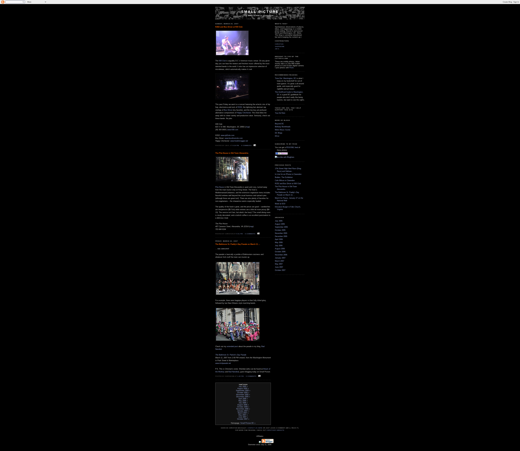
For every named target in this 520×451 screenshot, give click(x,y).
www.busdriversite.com (234, 138)
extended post (232, 346)
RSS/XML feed (292, 147)
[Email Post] (254, 145)
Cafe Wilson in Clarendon (285, 180)
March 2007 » (243, 413)
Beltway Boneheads (282, 127)
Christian (279, 44)
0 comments (246, 145)
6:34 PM (236, 145)
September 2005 (281, 227)
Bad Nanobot (233, 372)
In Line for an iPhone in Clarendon (288, 174)
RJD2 (240, 107)
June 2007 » (243, 417)
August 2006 (280, 249)
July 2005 (278, 221)
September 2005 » (243, 391)
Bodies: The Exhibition (284, 177)
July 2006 (278, 246)
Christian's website (275, 430)
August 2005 (280, 224)
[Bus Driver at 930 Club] (232, 55)
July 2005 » (243, 386)
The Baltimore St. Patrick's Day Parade (230, 355)
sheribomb (279, 46)
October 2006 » (243, 407)
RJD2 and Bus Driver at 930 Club (288, 184)
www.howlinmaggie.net (239, 141)
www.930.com (232, 130)
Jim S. (277, 49)
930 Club (222, 61)
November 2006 (281, 255)
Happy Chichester (244, 113)
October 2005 (280, 230)
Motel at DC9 (280, 204)
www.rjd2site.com (227, 135)
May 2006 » (243, 401)
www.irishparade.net (223, 363)
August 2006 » (243, 405)
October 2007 (280, 270)
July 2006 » (243, 403)
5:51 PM (239, 234)
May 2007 (279, 264)
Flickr (291, 68)
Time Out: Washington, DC (285, 78)
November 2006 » (243, 409)
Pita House (219, 187)
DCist (277, 136)
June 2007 (279, 267)
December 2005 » (243, 397)
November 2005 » (243, 395)
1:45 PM (240, 376)
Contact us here (255, 428)
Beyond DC (279, 124)
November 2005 (281, 233)
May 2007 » (243, 415)
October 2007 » (243, 419)
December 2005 (281, 236)
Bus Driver (228, 110)
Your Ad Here (280, 113)
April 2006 (279, 239)
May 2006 (279, 242)
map (247, 127)
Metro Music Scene (282, 130)
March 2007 (279, 261)
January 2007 (280, 258)
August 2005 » (243, 388)
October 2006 (280, 252)
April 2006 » (243, 399)
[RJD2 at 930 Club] (232, 99)
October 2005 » (243, 393)
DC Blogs (278, 133)
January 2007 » (243, 411)
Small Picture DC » (247, 423)
